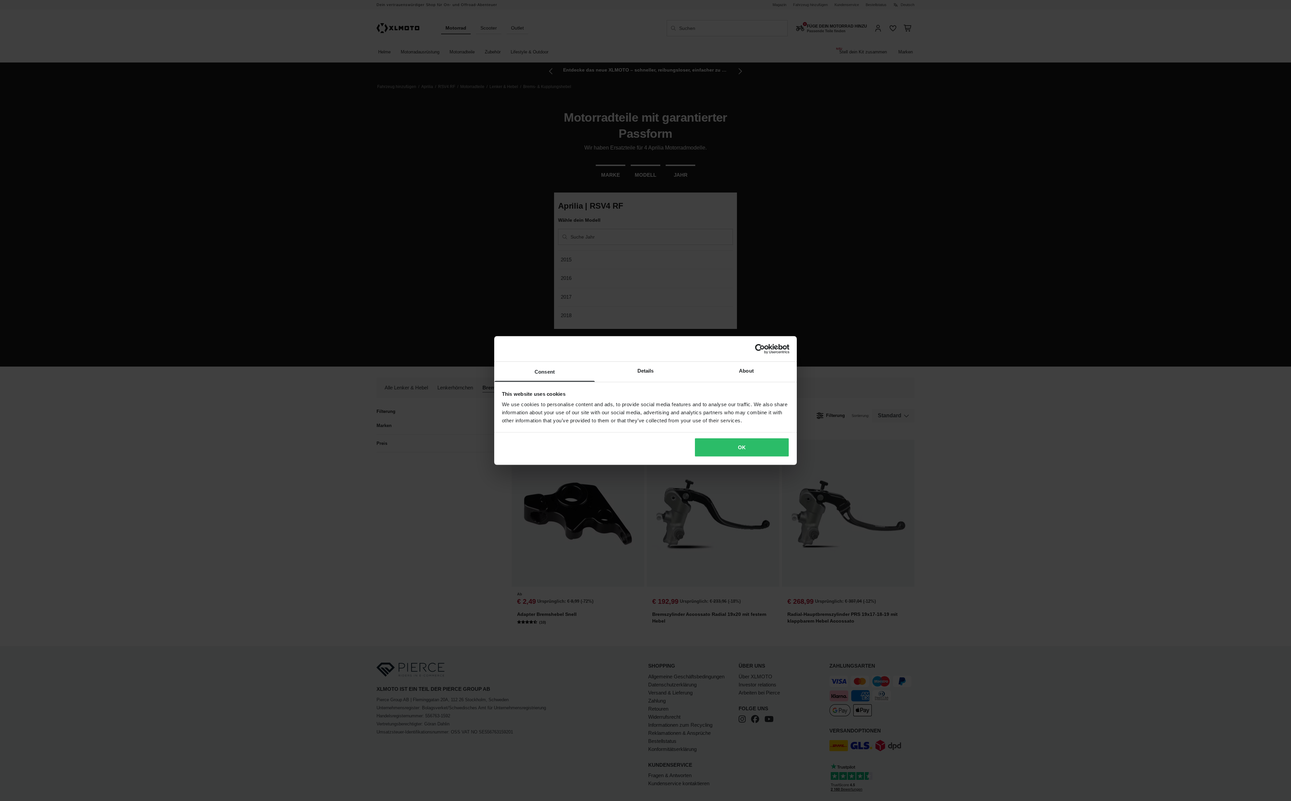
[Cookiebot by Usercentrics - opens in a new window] (760, 349)
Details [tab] (645, 371)
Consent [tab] (545, 372)
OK (742, 447)
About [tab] (746, 371)
